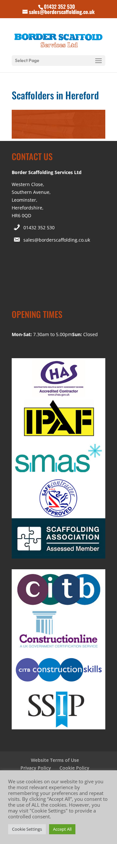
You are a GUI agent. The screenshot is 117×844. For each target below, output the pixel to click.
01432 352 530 (39, 227)
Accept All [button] (62, 829)
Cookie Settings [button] (27, 829)
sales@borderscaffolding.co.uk (56, 240)
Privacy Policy (35, 768)
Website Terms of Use (55, 760)
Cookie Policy (74, 768)
